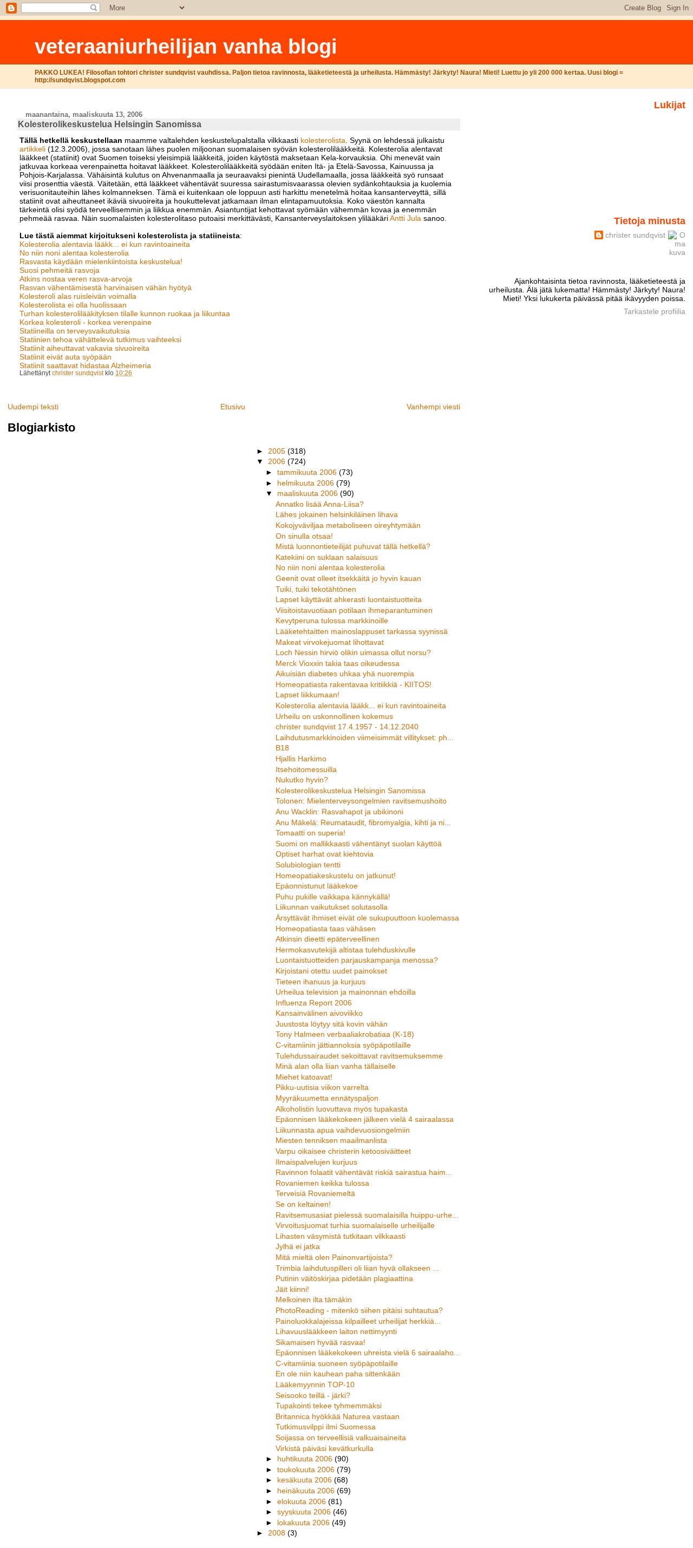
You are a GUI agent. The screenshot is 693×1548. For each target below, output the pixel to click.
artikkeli (33, 149)
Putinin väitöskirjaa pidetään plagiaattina (344, 1278)
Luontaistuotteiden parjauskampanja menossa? (357, 960)
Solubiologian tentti (308, 864)
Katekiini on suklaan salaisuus (327, 557)
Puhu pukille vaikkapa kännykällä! (333, 896)
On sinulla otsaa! (304, 536)
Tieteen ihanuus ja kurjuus (320, 981)
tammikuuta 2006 (308, 472)
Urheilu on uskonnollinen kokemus (334, 716)
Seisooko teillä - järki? (313, 1395)
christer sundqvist (635, 235)
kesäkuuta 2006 (305, 1479)
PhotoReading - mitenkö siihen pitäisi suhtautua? (359, 1310)
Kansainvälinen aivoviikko (319, 1013)
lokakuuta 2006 (304, 1522)
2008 (277, 1533)
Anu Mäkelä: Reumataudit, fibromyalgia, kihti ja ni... (363, 822)
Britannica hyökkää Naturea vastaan (338, 1416)
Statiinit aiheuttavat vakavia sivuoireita (84, 348)
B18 (282, 747)
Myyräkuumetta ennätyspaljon (327, 1098)
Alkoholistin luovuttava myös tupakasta (342, 1109)
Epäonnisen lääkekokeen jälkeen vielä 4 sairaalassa (365, 1119)
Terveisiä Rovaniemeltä (315, 1193)
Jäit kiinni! (292, 1289)
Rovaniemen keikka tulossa (322, 1183)
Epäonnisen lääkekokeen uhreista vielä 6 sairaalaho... (368, 1352)
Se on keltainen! (303, 1204)
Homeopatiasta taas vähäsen (326, 928)
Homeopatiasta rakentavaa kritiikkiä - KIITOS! (354, 684)
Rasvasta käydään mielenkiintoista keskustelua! (100, 261)
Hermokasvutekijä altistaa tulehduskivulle (346, 949)
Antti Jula (405, 218)
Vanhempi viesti (433, 406)
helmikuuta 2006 (306, 483)
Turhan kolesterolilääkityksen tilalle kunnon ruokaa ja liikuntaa (124, 313)
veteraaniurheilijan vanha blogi (186, 46)
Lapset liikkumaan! (307, 694)
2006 (277, 461)
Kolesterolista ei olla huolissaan (73, 305)
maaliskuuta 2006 (308, 493)
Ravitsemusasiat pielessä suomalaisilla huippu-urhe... (367, 1215)
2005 (277, 451)
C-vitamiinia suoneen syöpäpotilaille (337, 1363)
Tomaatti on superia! (310, 832)
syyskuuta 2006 (305, 1511)
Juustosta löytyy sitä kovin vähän (332, 1024)
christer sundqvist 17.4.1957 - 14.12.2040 (347, 726)
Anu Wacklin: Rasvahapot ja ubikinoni (339, 811)
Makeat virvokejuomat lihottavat (330, 642)
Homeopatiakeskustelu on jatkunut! (336, 875)
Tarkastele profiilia (654, 311)
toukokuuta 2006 (307, 1469)
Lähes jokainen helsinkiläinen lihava (337, 514)
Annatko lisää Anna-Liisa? (320, 504)
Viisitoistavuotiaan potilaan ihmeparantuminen (354, 610)
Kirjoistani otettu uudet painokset (331, 970)
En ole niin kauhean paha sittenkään (338, 1373)
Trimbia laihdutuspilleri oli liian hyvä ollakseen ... (357, 1268)
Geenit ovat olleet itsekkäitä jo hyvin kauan (348, 578)
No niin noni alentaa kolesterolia (74, 253)
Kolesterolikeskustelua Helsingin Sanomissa (351, 790)
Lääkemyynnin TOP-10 (315, 1384)
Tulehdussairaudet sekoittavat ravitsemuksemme (359, 1055)
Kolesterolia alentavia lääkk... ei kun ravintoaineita (104, 244)
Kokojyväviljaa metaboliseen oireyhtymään (348, 525)
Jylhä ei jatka (298, 1246)
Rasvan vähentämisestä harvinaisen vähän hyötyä (105, 287)
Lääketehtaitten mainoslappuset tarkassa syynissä (362, 631)
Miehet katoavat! (304, 1077)
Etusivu (232, 406)
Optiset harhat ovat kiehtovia (325, 854)
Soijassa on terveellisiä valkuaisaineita (341, 1437)
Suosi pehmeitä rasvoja (59, 270)
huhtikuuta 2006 (306, 1458)
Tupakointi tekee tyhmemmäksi (329, 1405)
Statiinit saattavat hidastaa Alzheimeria (85, 365)
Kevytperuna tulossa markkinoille (332, 620)
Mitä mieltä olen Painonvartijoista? (334, 1257)
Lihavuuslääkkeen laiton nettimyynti (336, 1331)
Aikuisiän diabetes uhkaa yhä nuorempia (345, 673)
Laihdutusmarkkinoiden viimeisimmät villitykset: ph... (365, 737)
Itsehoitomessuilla (306, 769)
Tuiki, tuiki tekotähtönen (316, 589)
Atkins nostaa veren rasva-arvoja (75, 279)
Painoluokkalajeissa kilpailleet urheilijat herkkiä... (358, 1321)
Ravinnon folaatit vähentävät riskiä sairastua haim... (364, 1172)
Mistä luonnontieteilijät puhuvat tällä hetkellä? (353, 546)
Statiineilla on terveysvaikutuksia (74, 330)
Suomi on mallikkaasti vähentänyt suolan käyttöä (359, 843)
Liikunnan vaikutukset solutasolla (332, 907)
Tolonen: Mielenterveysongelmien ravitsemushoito (361, 800)
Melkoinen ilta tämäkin (314, 1299)
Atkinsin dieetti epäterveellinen (328, 939)
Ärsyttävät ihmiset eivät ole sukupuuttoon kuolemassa (367, 917)
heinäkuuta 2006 (307, 1490)
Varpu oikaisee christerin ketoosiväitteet (343, 1151)
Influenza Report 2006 (314, 1002)
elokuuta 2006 (302, 1501)
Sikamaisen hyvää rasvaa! (320, 1342)
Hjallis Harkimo (301, 758)
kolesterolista (322, 140)
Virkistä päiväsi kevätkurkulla (325, 1448)
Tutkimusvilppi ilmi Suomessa (326, 1426)
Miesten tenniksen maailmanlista (331, 1140)
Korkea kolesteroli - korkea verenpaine (85, 322)
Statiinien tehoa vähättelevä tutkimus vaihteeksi (100, 339)
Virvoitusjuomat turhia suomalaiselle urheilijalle (355, 1225)
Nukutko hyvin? (302, 779)
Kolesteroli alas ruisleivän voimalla (77, 296)
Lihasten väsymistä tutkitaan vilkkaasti (341, 1236)
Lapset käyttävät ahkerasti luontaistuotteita (349, 599)
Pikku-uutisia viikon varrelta (322, 1087)
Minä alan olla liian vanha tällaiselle (336, 1066)
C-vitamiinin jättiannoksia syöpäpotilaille (343, 1045)
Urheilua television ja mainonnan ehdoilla (346, 992)
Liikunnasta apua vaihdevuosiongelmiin (343, 1130)
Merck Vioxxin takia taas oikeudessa (338, 663)
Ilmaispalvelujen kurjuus (316, 1162)
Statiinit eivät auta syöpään (65, 356)
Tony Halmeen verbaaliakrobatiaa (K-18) (345, 1034)
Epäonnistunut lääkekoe (317, 885)
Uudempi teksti (33, 406)
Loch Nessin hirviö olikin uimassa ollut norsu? (353, 652)
